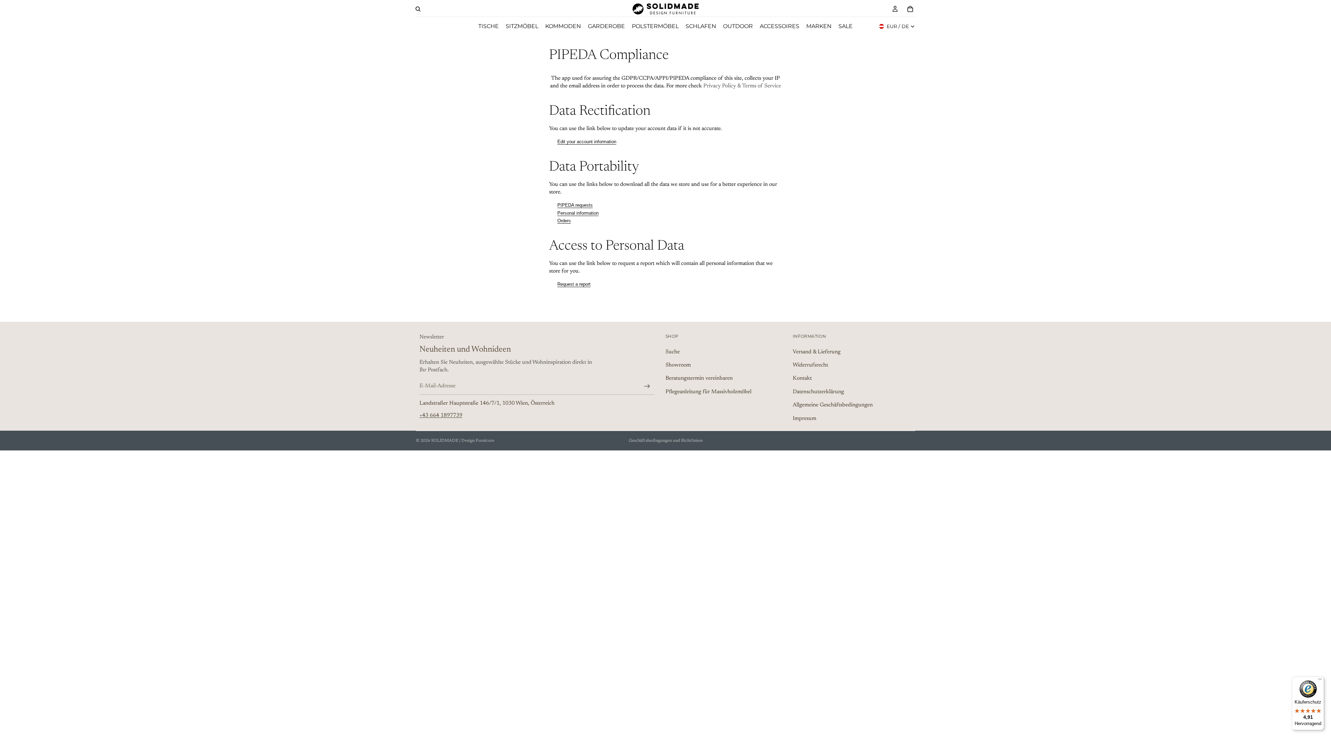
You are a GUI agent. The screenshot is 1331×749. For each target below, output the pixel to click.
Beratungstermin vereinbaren (699, 378)
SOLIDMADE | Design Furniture (462, 441)
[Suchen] (418, 9)
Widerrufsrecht (810, 365)
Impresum (804, 418)
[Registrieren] (647, 386)
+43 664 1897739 (440, 415)
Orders (564, 220)
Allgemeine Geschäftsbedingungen (833, 405)
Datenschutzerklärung (818, 391)
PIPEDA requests (575, 205)
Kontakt (802, 378)
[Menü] (1320, 681)
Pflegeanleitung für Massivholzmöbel (708, 391)
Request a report (574, 284)
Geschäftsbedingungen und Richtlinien (666, 441)
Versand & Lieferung (817, 351)
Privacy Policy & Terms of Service (742, 86)
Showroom (678, 365)
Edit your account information (586, 141)
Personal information (578, 213)
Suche (673, 351)
